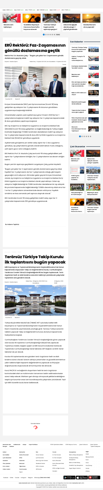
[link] (85, 49)
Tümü (58, 34)
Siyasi (19, 252)
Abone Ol (17, 99)
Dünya (19, 418)
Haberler (14, 40)
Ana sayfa (7, 40)
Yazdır (64, 64)
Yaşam (20, 40)
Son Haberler (76, 42)
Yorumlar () (8, 99)
